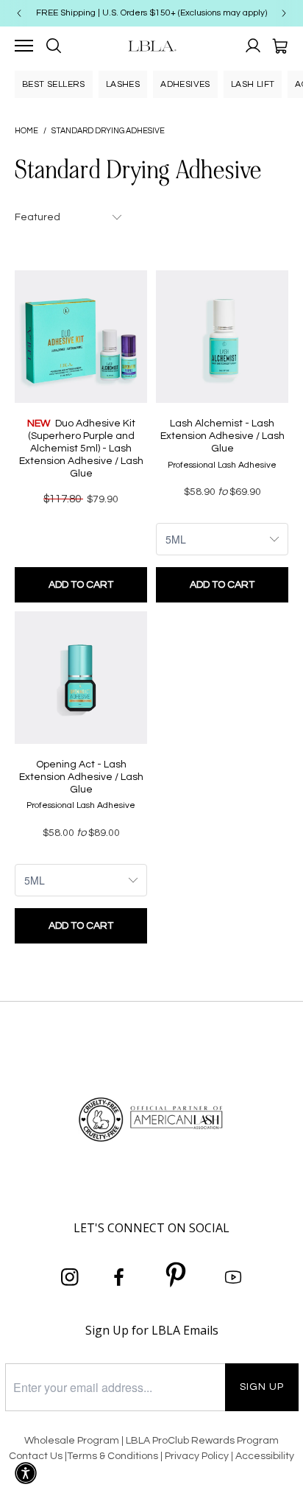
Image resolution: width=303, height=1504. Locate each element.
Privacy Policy (198, 1456)
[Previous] (19, 13)
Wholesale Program (71, 1441)
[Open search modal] (54, 46)
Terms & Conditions (112, 1456)
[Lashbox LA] (151, 45)
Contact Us (36, 1456)
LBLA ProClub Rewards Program (202, 1441)
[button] (26, 1473)
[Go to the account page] (253, 46)
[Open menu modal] (24, 46)
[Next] (284, 13)
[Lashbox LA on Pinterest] (176, 1277)
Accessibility (264, 1456)
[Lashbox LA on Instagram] (70, 1278)
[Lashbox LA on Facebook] (119, 1278)
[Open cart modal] (279, 46)
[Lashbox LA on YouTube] (233, 1278)
